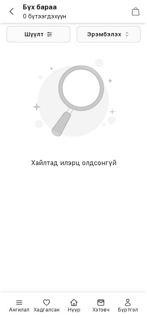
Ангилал (19, 310)
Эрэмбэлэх (104, 34)
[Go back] (15, 11)
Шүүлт (34, 34)
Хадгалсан (46, 310)
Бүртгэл (128, 310)
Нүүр (74, 310)
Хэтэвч (100, 310)
